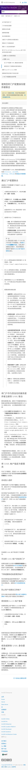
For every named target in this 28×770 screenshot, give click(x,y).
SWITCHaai (4, 174)
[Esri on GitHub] (8, 760)
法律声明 (13, 767)
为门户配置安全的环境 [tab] (10, 77)
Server (3, 702)
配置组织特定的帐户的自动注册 (10, 73)
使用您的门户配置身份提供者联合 (13, 66)
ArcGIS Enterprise (9, 2)
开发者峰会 (4, 751)
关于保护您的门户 (6, 22)
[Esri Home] (4, 754)
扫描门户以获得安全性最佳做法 (10, 39)
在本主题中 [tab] (5, 103)
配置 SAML (17, 16)
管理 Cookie (7, 767)
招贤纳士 (3, 743)
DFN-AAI (12, 174)
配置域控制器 (5, 32)
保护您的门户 (9, 16)
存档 (13, 93)
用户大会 (3, 748)
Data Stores (4, 704)
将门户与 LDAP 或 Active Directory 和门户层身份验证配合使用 (14, 51)
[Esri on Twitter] (2, 760)
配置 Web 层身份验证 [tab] (10, 55)
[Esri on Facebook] (5, 760)
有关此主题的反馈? (21, 678)
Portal (3, 699)
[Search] (20, 2)
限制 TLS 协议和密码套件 (8, 46)
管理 (2, 16)
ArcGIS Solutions (6, 731)
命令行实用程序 (18, 565)
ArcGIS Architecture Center (9, 734)
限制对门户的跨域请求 (8, 43)
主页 (2, 697)
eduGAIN (15, 172)
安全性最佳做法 (6, 36)
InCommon (7, 172)
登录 (25, 2)
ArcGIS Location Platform (8, 726)
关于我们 (3, 741)
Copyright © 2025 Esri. (7, 764)
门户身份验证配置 (6, 25)
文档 (2, 712)
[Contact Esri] (10, 760)
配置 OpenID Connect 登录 (9, 69)
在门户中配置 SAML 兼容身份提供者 (13, 62)
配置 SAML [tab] (7, 59)
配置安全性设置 (6, 29)
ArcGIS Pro (4, 721)
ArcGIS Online (5, 719)
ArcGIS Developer (6, 729)
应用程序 (3, 709)
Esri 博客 (3, 746)
